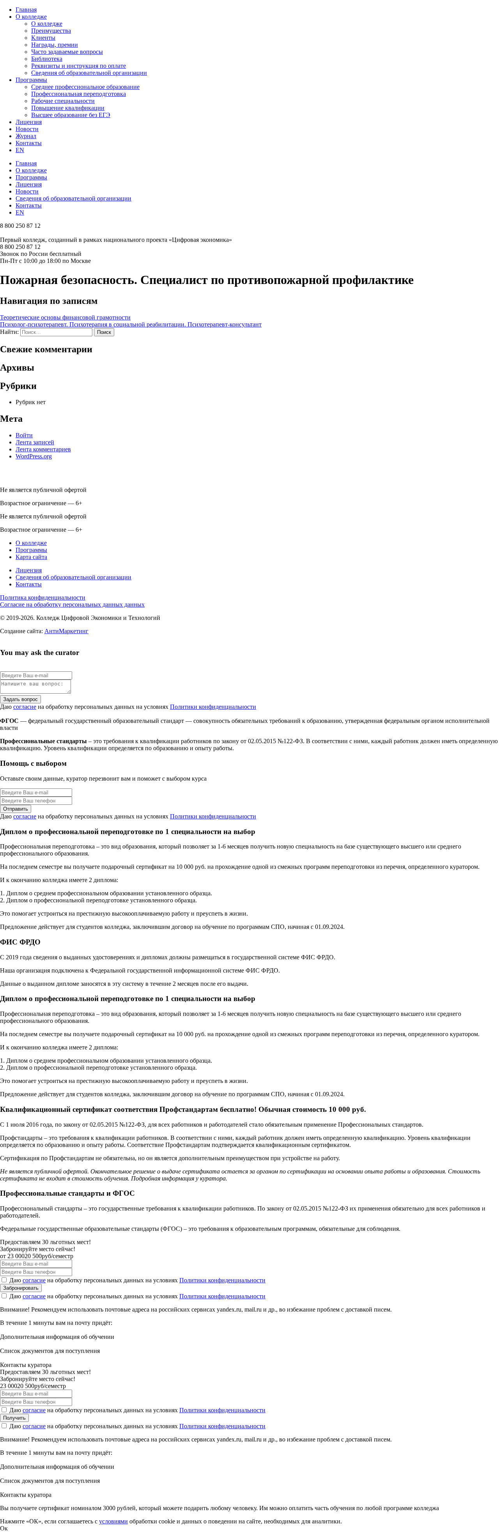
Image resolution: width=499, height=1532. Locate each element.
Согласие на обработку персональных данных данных (72, 604)
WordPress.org (34, 456)
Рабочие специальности (63, 101)
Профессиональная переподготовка (78, 94)
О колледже (31, 16)
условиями (113, 1521)
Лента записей (35, 442)
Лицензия (29, 122)
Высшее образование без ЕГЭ (70, 115)
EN (20, 150)
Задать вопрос (20, 699)
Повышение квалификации (67, 108)
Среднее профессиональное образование (85, 86)
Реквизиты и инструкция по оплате (78, 65)
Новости (27, 129)
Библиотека (46, 58)
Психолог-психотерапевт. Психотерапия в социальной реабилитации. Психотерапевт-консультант (131, 324)
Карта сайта (31, 557)
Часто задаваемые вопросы (67, 51)
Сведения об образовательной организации (89, 72)
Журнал (26, 136)
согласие (24, 706)
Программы (31, 79)
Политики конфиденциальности (213, 706)
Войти (24, 435)
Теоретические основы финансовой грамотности (65, 317)
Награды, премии (54, 44)
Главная (26, 9)
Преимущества (51, 30)
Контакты (29, 143)
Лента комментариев (43, 449)
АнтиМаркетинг (66, 631)
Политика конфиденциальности (42, 597)
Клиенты (43, 37)
